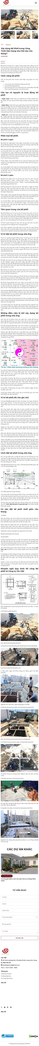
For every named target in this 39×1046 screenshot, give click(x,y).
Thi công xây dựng (6, 978)
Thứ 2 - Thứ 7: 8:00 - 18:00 (9, 967)
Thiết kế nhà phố (6, 973)
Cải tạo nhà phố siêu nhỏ (10, 879)
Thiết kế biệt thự (6, 976)
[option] (19, 867)
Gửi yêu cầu (19, 938)
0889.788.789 (7, 962)
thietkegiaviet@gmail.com (11, 965)
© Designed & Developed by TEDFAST (19, 1043)
